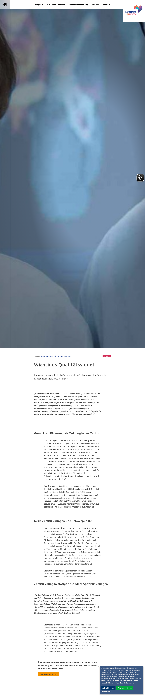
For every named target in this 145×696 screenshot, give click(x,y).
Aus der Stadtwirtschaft (48, 356)
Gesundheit (106, 356)
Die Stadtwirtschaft (56, 5)
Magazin (39, 5)
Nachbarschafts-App (78, 5)
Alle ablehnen (108, 688)
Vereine (106, 5)
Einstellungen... (106, 691)
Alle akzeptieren (125, 688)
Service (95, 5)
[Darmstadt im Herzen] (134, 11)
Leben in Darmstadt (64, 356)
